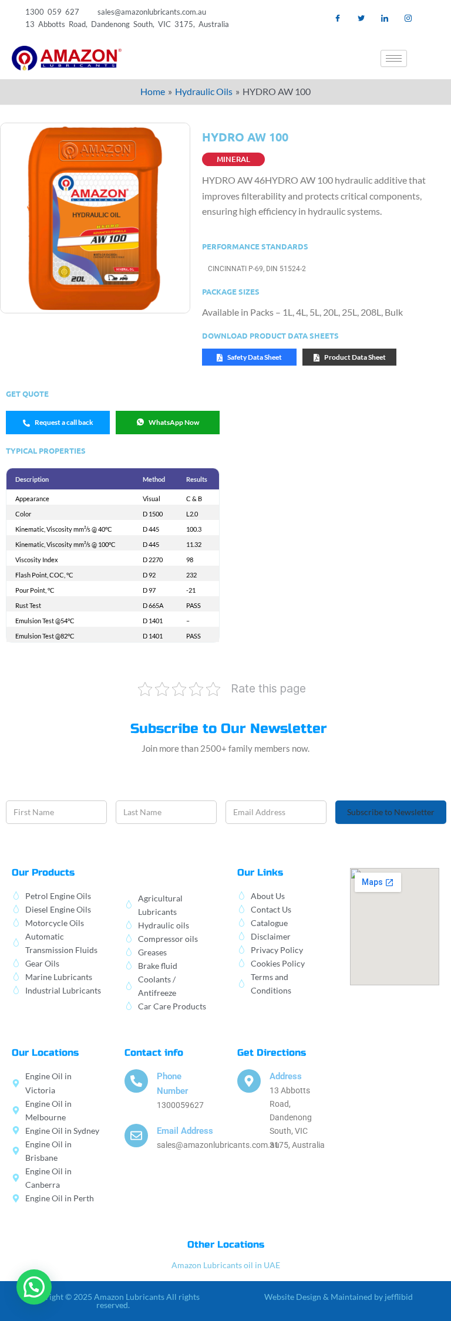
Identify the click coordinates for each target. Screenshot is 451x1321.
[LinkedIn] (385, 18)
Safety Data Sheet (254, 357)
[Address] (249, 1081)
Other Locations (225, 1244)
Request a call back (64, 422)
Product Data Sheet (355, 357)
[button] (430, 58)
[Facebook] (338, 18)
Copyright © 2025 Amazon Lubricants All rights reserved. (113, 1301)
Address (286, 1076)
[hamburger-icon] (394, 58)
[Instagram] (408, 18)
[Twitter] (361, 18)
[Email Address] (136, 1135)
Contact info (153, 1052)
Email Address (185, 1131)
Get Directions (271, 1052)
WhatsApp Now (174, 422)
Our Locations (45, 1052)
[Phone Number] (136, 1081)
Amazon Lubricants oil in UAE (225, 1265)
